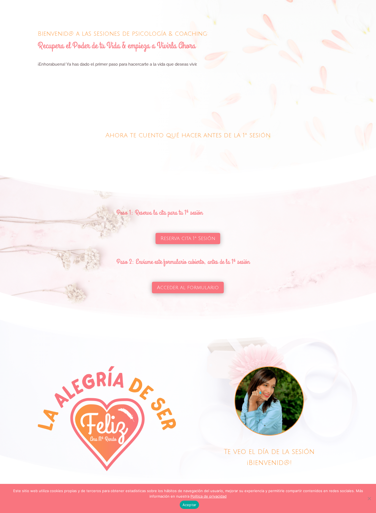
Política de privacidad (208, 496)
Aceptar (189, 505)
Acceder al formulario (188, 287)
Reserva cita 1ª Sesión (187, 238)
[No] (369, 498)
